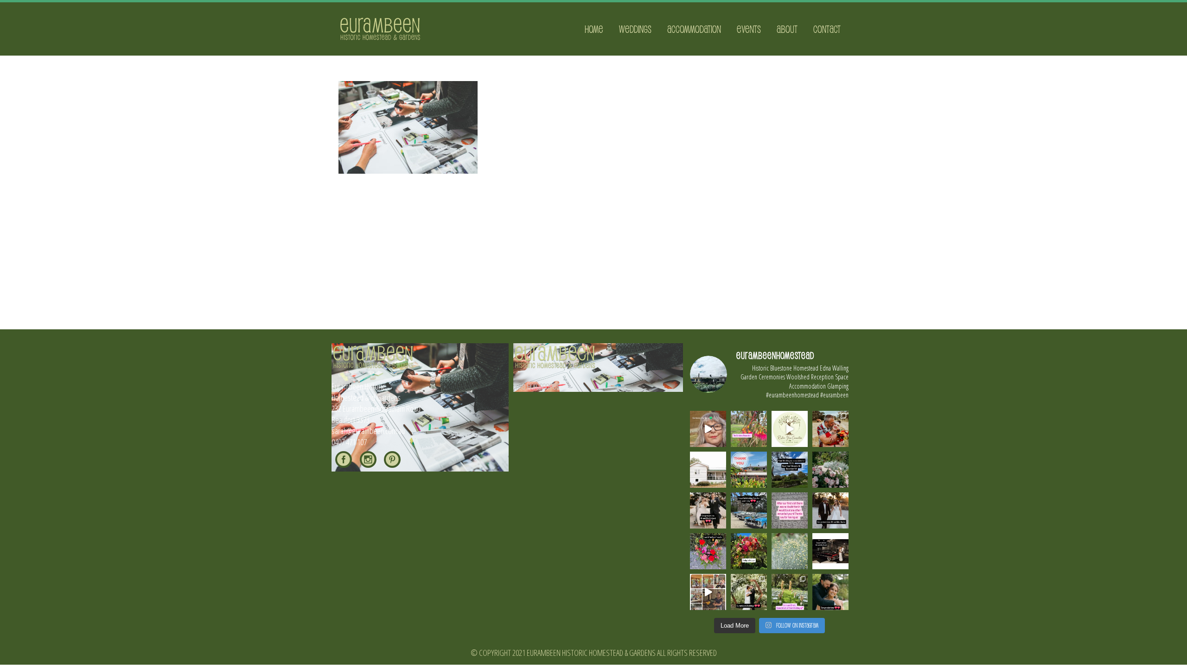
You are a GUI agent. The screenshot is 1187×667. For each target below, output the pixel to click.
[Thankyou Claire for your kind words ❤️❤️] (790, 510)
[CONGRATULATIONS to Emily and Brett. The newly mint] (830, 592)
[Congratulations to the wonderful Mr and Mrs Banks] (830, 510)
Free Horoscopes (536, 386)
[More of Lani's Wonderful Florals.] (708, 551)
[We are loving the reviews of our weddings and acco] (790, 551)
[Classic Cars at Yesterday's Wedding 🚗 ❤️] (749, 510)
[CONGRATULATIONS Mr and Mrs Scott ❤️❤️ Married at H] (830, 551)
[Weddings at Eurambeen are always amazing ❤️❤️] (749, 592)
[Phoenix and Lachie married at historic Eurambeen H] (708, 510)
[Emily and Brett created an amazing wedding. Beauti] (790, 592)
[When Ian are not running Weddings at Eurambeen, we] (708, 592)
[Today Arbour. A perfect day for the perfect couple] (749, 551)
